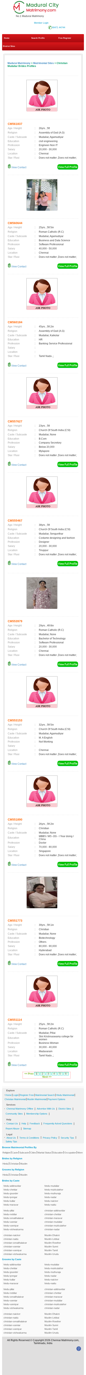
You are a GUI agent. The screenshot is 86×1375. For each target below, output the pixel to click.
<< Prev (29, 1073)
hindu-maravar (11, 1204)
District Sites (9, 46)
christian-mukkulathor (55, 1225)
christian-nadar (52, 1229)
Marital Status (44, 1152)
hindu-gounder (11, 1193)
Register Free (27, 1095)
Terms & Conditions (29, 1137)
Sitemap (27, 1128)
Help (24, 1123)
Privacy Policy (50, 1137)
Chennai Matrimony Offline (19, 1108)
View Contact (18, 167)
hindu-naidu (50, 1204)
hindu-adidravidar (12, 1186)
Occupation (70, 1152)
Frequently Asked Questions (57, 1123)
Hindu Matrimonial (65, 1095)
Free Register (64, 38)
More (80, 1152)
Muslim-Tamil (51, 1250)
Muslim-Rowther (52, 1243)
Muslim (23, 1163)
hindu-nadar (50, 1197)
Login (15, 1095)
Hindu (5, 1163)
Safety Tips (11, 1141)
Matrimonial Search (45, 1095)
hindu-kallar (9, 1201)
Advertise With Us (46, 1108)
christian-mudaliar (53, 1222)
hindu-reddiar (10, 1214)
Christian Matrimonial (15, 1099)
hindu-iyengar (10, 1197)
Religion (6, 1152)
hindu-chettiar (10, 1189)
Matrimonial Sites (43, 63)
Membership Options (36, 1113)
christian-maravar (53, 1218)
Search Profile (38, 38)
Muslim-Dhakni (51, 1235)
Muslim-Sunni (51, 1246)
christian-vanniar (12, 1246)
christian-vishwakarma (15, 1254)
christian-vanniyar (13, 1250)
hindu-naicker (51, 1201)
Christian (14, 1163)
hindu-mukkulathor (53, 1189)
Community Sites (14, 1113)
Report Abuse (12, 1128)
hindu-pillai (9, 1210)
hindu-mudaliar (51, 1186)
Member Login (41, 23)
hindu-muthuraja (52, 1193)
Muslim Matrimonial (36, 1099)
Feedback (35, 1123)
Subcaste (24, 1152)
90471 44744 (58, 27)
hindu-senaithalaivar (14, 1218)
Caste (15, 1152)
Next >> (47, 1076)
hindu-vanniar (10, 1222)
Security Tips (67, 1137)
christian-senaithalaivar (15, 1243)
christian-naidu (11, 1239)
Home (6, 38)
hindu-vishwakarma (13, 1229)
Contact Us (12, 1123)
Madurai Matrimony (19, 63)
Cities (33, 1152)
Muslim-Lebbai (51, 1239)
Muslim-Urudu (51, 1254)
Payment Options (56, 1099)
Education (58, 1152)
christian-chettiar (52, 1214)
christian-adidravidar (54, 1210)
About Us (11, 1137)
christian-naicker (12, 1235)
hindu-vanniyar (11, 1225)
